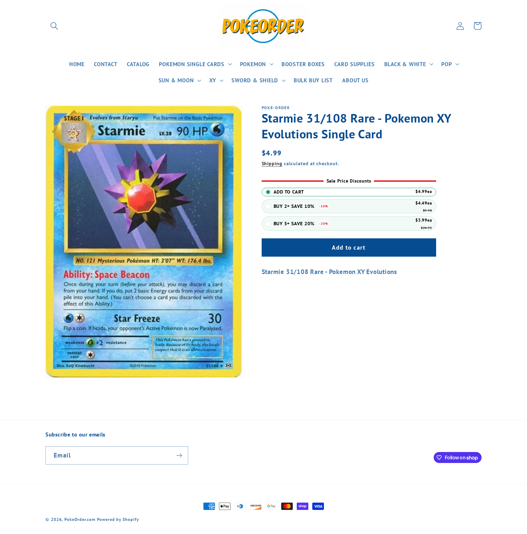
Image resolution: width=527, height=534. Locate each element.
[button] (54, 25)
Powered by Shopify (118, 519)
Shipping (272, 163)
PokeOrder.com (79, 519)
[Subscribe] (179, 455)
